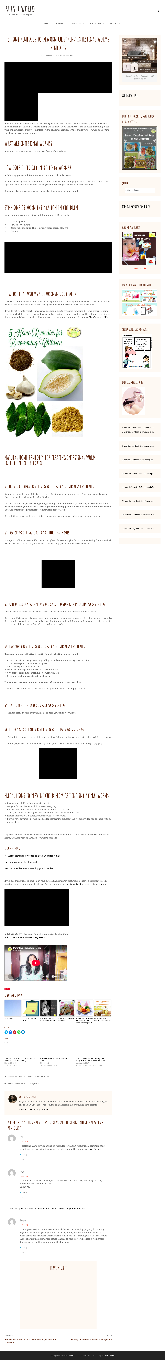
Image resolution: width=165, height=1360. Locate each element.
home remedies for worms (38, 1076)
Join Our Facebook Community (136, 207)
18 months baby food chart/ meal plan (138, 515)
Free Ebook (8, 1018)
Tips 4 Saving (94, 1149)
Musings (114, 24)
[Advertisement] (59, 77)
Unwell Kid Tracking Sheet (29, 1019)
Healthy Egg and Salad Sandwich (66, 1019)
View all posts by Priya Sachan (34, 1109)
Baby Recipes (76, 24)
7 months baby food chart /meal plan (138, 432)
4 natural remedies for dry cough (21, 862)
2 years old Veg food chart (133, 528)
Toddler (59, 24)
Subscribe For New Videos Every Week (24, 937)
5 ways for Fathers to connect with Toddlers (48, 1019)
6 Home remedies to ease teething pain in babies (28, 868)
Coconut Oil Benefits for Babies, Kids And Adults (102, 1019)
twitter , (80, 884)
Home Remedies (96, 24)
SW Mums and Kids (98, 317)
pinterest (89, 884)
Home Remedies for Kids (51, 55)
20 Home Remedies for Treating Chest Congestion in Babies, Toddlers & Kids (91, 1059)
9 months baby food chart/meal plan (137, 459)
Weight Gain (68, 55)
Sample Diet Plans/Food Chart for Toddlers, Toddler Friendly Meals (84, 1020)
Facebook (70, 884)
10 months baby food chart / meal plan (138, 473)
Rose (21, 1137)
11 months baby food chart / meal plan (138, 487)
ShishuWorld (20, 9)
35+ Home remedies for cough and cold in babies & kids (32, 855)
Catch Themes (109, 1356)
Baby (46, 24)
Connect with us (130, 95)
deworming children (16, 1076)
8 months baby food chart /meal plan (138, 446)
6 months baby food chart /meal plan (138, 427)
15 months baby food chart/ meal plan (138, 501)
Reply (22, 1160)
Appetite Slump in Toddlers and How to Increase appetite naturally (19, 1059)
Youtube (103, 884)
